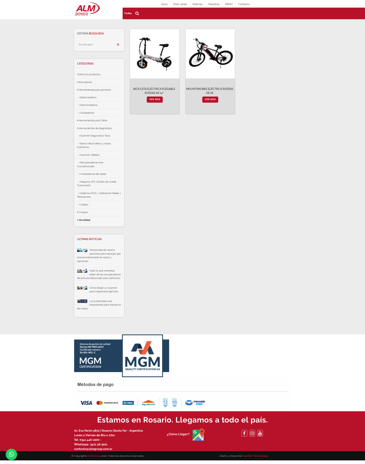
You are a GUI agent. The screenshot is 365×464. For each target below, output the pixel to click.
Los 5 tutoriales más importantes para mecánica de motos (99, 305)
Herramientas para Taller (93, 120)
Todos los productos (88, 74)
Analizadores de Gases (93, 174)
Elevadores (85, 82)
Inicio (164, 4)
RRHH (228, 4)
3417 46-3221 (98, 444)
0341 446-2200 (89, 440)
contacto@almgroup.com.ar (93, 449)
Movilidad (84, 220)
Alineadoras (87, 112)
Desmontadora (88, 105)
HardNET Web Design (255, 455)
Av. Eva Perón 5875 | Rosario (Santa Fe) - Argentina (108, 430)
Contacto (244, 4)
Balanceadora (88, 97)
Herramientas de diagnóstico (95, 128)
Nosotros (214, 4)
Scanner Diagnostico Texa (95, 135)
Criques (83, 212)
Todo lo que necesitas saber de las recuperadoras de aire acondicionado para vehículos (99, 274)
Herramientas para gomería (94, 89)
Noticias (198, 4)
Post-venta (180, 4)
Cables (84, 204)
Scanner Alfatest (89, 154)
